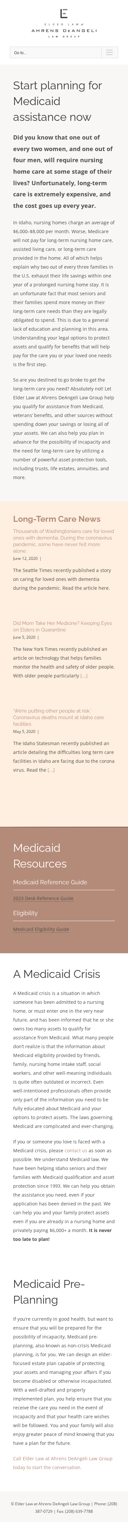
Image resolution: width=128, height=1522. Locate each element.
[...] (84, 676)
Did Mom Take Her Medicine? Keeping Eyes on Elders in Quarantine (62, 626)
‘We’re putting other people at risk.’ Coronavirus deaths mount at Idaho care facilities (58, 717)
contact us (76, 1150)
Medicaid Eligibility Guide (41, 929)
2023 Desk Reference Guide (43, 898)
